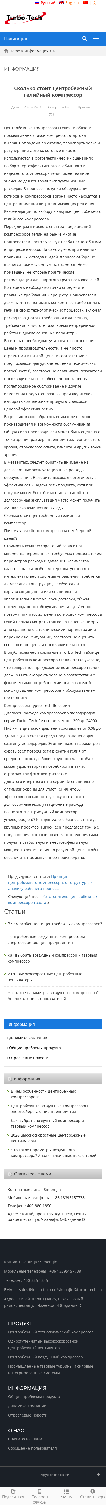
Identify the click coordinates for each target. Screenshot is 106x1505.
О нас (16, 1430)
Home (15, 50)
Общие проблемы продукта (35, 1047)
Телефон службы (40, 1499)
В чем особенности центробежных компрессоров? (55, 923)
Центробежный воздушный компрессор (45, 1356)
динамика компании (28, 1037)
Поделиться (13, 1496)
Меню (66, 1497)
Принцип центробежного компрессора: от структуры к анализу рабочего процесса (50, 882)
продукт (20, 1323)
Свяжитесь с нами (25, 1438)
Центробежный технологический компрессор (51, 1332)
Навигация (15, 39)
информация (36, 50)
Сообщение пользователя (32, 1448)
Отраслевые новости (28, 1057)
